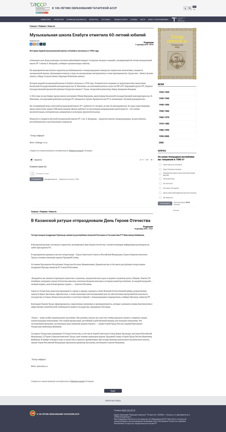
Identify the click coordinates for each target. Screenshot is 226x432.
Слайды (133, 19)
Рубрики (42, 26)
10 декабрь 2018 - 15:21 (143, 229)
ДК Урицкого (168, 198)
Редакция (149, 42)
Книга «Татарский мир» (158, 19)
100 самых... (106, 19)
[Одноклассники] (34, 44)
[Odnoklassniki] (185, 8)
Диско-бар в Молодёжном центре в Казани (179, 193)
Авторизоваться (50, 179)
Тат (194, 9)
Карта (142, 19)
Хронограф (59, 19)
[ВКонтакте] (31, 44)
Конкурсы (93, 19)
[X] (41, 44)
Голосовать (165, 203)
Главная (33, 26)
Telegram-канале (76, 151)
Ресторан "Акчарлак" (171, 188)
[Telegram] (37, 44)
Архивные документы (76, 19)
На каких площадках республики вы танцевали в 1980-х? (176, 158)
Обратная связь (113, 401)
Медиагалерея (120, 19)
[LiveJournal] (44, 44)
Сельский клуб (168, 179)
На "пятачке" (168, 183)
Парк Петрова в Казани (172, 169)
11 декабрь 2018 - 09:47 (144, 45)
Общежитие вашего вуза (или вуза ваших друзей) (179, 174)
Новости (51, 26)
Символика (46, 19)
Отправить (36, 179)
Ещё (113, 390)
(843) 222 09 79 (128, 410)
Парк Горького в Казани (172, 165)
